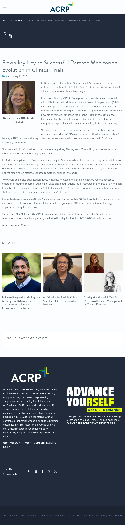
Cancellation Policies (51, 515)
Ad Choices (73, 515)
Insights (18, 20)
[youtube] (36, 471)
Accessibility (10, 515)
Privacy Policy (28, 515)
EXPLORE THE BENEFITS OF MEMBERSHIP (90, 423)
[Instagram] (49, 471)
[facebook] (42, 471)
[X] (55, 471)
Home (6, 20)
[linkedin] (29, 471)
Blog (4, 76)
